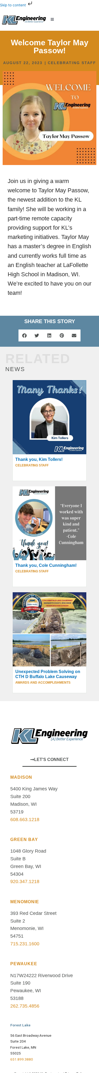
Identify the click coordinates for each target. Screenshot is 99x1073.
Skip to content (13, 5)
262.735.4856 (24, 1006)
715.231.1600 (24, 943)
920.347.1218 (24, 881)
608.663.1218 (24, 819)
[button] (72, 19)
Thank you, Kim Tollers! (39, 459)
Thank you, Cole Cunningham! (46, 565)
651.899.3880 (21, 1059)
